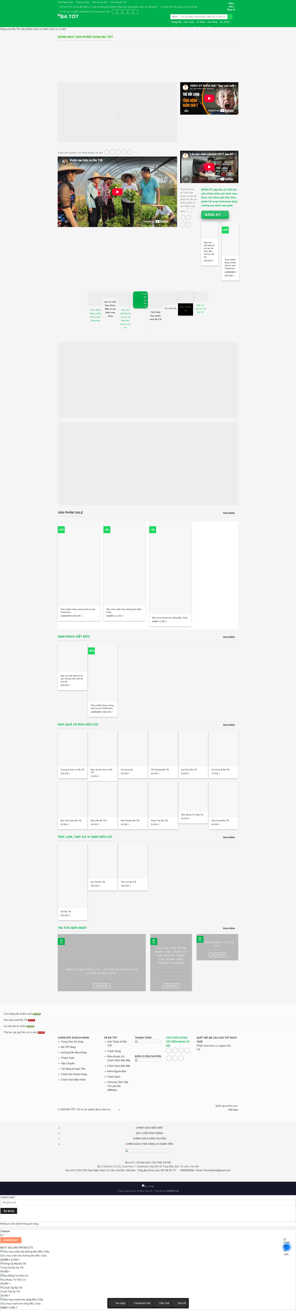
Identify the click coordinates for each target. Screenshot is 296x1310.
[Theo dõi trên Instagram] (119, 11)
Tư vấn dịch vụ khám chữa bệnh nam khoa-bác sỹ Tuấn (85, 11)
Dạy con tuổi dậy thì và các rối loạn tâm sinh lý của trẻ (209, 249)
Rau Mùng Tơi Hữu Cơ (192, 814)
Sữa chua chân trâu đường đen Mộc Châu (124, 610)
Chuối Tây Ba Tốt (10, 1291)
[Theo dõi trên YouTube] (135, 11)
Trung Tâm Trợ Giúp (72, 1041)
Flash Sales (113, 1076)
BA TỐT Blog (68, 1047)
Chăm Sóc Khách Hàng (74, 1074)
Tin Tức (175, 27)
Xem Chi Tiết (102, 986)
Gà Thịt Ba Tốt (98, 882)
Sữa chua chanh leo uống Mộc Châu (170, 617)
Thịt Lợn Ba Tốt (128, 882)
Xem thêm (229, 513)
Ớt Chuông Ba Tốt (160, 769)
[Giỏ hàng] (236, 20)
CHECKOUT (11, 1240)
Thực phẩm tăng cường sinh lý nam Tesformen (230, 263)
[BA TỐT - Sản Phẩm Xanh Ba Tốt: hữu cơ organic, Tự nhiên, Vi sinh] (112, 20)
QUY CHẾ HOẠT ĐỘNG (149, 1133)
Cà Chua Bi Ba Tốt (220, 769)
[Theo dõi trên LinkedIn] (175, 1058)
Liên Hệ (207, 27)
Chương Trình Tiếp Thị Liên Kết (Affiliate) (117, 1086)
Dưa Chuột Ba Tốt (220, 820)
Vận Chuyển (68, 1063)
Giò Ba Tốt (65, 911)
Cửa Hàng (212, 22)
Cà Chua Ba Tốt (189, 769)
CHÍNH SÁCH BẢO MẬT (149, 1127)
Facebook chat (142, 1303)
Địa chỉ (182, 1303)
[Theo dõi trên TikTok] (125, 11)
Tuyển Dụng (114, 1051)
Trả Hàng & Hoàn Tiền (73, 1069)
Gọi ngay (120, 1303)
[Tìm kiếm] (229, 16)
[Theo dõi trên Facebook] (114, 11)
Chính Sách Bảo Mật (191, 27)
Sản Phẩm (225, 22)
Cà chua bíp (127, 769)
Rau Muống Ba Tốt (130, 820)
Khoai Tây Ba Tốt (159, 820)
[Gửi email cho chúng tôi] (118, 152)
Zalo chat (164, 1303)
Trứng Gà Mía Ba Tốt (11, 1267)
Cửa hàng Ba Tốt (118, 2)
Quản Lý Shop (82, 2)
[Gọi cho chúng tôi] (123, 152)
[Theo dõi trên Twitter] (130, 11)
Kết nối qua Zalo (100, 2)
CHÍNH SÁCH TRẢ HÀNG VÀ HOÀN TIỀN (149, 1144)
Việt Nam (233, 1109)
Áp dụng (9, 1211)
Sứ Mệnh (201, 22)
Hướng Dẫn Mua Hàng (73, 1052)
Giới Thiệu (189, 22)
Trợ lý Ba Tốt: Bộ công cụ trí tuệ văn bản (178, 7)
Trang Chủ (176, 22)
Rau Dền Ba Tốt (98, 820)
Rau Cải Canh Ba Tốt (70, 820)
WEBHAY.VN (173, 1191)
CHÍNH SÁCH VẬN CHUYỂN (149, 1138)
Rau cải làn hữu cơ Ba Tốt (101, 771)
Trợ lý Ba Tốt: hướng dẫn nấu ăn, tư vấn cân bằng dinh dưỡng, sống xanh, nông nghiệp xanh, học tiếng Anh (108, 7)
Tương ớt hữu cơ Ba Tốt (72, 769)
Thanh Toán (67, 1058)
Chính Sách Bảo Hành (73, 1079)
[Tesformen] (209, 133)
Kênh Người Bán (65, 2)
